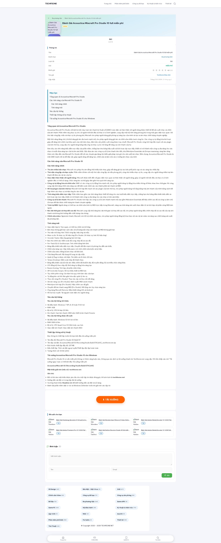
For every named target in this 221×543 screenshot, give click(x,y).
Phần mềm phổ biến (122, 4)
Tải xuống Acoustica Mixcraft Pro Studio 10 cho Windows (72, 118)
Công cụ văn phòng (125, 495)
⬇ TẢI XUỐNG (110, 399)
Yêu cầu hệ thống (56, 111)
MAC (86, 514)
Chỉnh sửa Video (56, 495)
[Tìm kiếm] (174, 3)
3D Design (53, 489)
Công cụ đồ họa (138, 4)
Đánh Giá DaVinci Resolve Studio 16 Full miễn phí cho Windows (114, 430)
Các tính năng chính (59, 104)
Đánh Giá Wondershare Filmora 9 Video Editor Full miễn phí (114, 420)
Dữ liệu (52, 502)
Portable (87, 520)
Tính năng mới (56, 107)
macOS (121, 514)
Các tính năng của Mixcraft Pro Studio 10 (66, 100)
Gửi (168, 475)
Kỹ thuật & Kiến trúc (154, 4)
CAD (120, 489)
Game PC (53, 508)
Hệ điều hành (89, 508)
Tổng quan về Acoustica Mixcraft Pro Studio (67, 97)
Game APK (122, 502)
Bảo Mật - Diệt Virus (91, 489)
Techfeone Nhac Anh (163, 75)
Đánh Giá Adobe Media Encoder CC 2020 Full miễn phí (157, 420)
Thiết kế (168, 4)
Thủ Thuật (54, 526)
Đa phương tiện (57, 18)
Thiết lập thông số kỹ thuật (60, 115)
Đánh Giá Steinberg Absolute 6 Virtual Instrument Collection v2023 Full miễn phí (72, 420)
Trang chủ (107, 4)
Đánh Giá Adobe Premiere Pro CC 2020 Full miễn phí (72, 430)
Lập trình (53, 514)
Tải (58, 423)
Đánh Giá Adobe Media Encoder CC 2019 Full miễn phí (157, 430)
